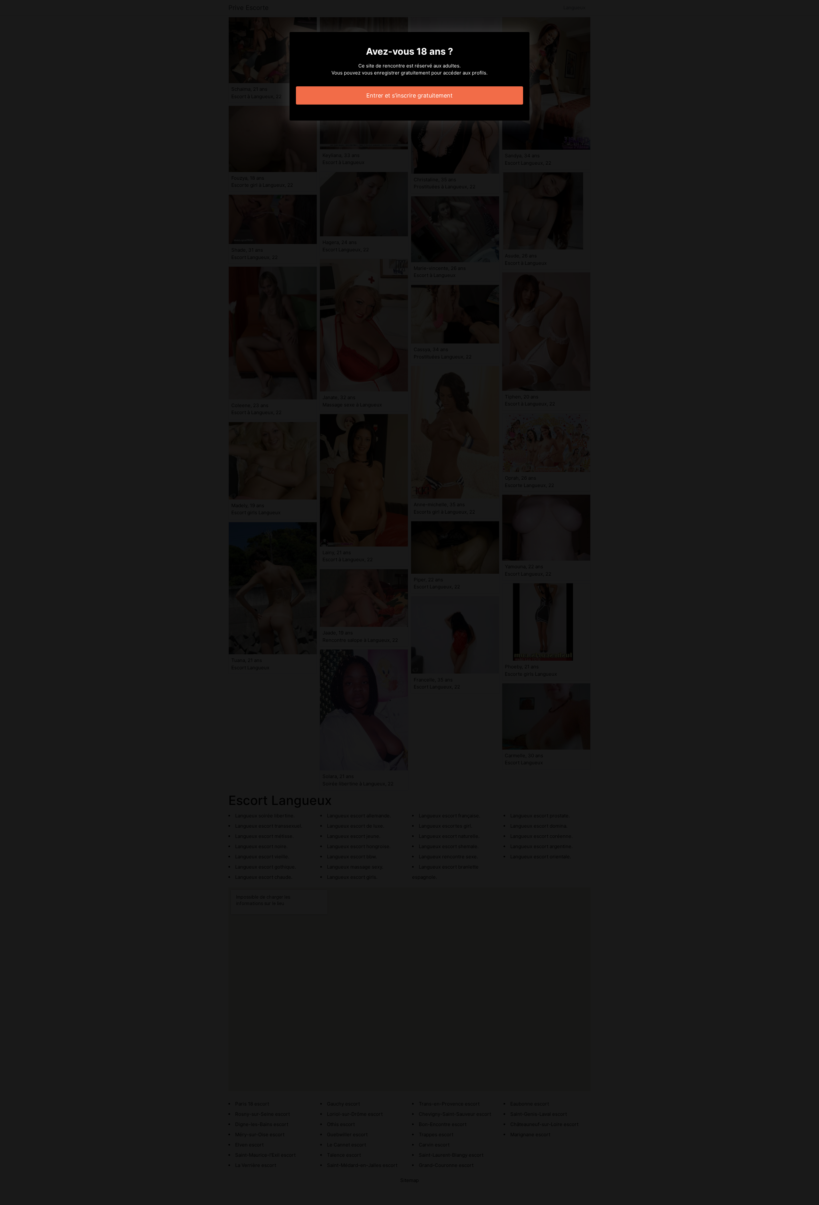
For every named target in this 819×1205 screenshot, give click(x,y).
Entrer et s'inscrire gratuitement (409, 95)
